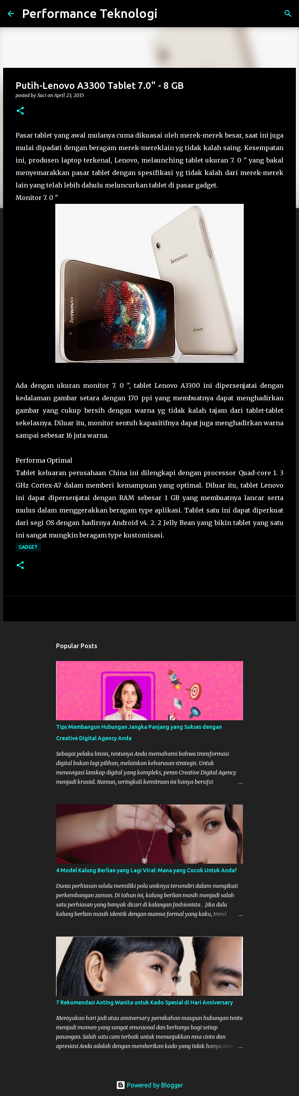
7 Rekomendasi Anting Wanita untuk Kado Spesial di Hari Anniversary (144, 1002)
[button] (20, 111)
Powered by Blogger (154, 1085)
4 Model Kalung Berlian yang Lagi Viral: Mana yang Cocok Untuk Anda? (146, 870)
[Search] (168, 13)
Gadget (28, 547)
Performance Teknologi (90, 13)
